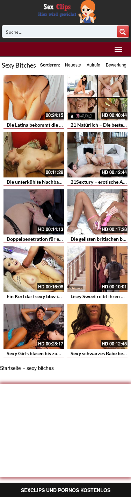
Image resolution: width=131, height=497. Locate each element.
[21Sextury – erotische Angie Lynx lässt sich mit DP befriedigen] (97, 154)
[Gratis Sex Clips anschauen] (65, 10)
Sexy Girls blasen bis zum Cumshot (44, 353)
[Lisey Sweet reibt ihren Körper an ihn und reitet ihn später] (97, 269)
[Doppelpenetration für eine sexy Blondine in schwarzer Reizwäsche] (33, 211)
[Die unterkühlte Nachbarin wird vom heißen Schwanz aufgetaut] (33, 154)
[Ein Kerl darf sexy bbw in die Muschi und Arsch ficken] (33, 269)
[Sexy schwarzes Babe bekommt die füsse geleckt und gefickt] (97, 326)
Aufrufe (93, 65)
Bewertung (116, 65)
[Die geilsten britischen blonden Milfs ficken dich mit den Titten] (97, 211)
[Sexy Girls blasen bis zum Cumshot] (33, 326)
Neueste (73, 65)
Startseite (10, 367)
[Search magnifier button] (123, 31)
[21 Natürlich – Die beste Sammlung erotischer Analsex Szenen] (97, 97)
